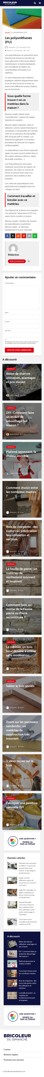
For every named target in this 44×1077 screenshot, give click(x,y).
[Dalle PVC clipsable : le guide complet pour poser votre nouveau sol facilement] (12, 892)
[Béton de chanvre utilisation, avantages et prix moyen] (22, 382)
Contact (7, 1049)
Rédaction (12, 47)
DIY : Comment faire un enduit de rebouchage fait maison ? (27, 953)
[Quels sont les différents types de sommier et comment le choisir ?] (12, 880)
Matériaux (11, 369)
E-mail (7, 321)
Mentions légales (11, 1055)
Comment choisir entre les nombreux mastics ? (28, 973)
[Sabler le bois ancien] (22, 694)
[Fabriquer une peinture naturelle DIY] (22, 811)
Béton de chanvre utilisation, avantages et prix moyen (28, 944)
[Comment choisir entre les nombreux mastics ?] (22, 499)
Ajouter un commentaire (15, 50)
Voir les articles (17, 261)
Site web (8, 330)
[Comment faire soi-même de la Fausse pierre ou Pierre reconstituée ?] (22, 616)
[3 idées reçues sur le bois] (22, 772)
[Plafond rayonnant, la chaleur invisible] (22, 460)
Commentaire (9, 283)
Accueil (7, 32)
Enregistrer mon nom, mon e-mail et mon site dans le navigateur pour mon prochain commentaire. (21, 342)
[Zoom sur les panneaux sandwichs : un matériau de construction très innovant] (22, 733)
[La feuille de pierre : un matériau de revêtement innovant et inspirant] (22, 577)
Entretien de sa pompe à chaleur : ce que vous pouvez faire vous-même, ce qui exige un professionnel (27, 868)
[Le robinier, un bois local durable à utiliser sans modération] (22, 655)
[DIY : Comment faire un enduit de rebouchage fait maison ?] (22, 421)
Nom (7, 312)
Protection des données (14, 1060)
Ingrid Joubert (14, 395)
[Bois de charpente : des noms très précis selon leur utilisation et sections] (22, 538)
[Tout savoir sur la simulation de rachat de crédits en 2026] (12, 921)
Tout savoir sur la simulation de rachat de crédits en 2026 (28, 921)
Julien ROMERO (15, 473)
